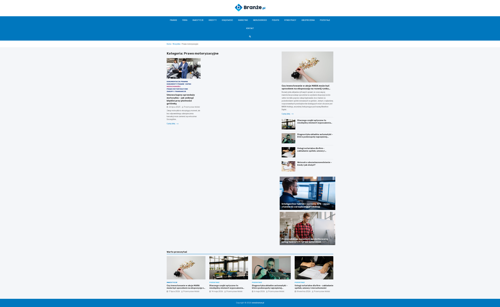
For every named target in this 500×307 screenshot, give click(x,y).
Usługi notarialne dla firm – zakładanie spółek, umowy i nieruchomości (311, 151)
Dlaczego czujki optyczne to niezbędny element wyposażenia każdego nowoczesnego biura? (314, 123)
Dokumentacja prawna (177, 81)
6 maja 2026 (259, 291)
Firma (184, 20)
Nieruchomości (260, 20)
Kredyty (213, 20)
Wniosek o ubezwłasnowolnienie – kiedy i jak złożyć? (314, 163)
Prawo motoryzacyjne (177, 89)
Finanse (173, 20)
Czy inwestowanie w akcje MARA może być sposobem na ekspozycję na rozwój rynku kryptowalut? (305, 88)
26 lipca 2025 (174, 107)
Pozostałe (325, 20)
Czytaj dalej (171, 124)
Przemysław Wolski (192, 107)
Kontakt (250, 28)
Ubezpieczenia (308, 20)
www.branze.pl (258, 303)
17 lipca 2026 (174, 291)
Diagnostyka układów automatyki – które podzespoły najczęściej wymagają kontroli (315, 137)
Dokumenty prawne (175, 84)
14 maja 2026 (217, 291)
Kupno (188, 84)
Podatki (275, 20)
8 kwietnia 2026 (304, 291)
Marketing (243, 20)
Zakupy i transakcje (176, 91)
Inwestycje (198, 20)
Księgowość (227, 20)
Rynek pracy (290, 20)
